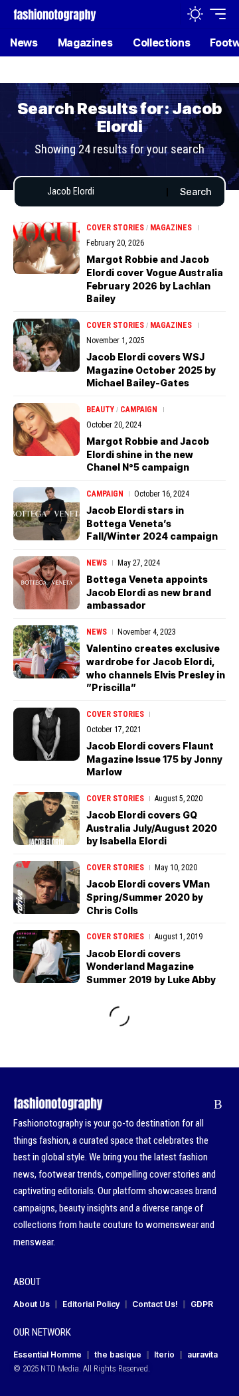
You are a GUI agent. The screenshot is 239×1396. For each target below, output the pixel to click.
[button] (167, 14)
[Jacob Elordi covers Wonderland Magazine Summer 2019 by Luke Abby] (46, 956)
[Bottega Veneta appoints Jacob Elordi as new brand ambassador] (46, 582)
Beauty (100, 409)
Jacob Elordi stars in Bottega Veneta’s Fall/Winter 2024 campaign (152, 523)
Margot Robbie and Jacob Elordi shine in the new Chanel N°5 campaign (147, 454)
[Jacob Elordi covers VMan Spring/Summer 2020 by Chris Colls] (46, 887)
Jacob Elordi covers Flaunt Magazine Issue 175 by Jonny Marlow (154, 758)
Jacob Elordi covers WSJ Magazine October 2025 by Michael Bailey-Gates (151, 369)
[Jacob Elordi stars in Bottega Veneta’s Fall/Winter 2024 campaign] (46, 513)
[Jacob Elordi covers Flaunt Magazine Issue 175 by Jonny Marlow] (46, 734)
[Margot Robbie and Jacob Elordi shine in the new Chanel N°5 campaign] (46, 429)
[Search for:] (102, 191)
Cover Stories (115, 227)
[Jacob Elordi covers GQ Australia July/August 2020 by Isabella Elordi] (46, 818)
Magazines (171, 227)
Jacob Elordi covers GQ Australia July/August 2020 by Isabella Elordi (151, 827)
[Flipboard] (197, 1104)
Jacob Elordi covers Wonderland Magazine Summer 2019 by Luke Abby (151, 966)
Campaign (138, 409)
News (96, 563)
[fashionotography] (54, 14)
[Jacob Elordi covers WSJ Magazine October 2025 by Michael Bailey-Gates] (46, 345)
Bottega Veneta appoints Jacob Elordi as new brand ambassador (148, 592)
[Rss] (218, 1104)
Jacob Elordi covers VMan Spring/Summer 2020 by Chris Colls (148, 896)
